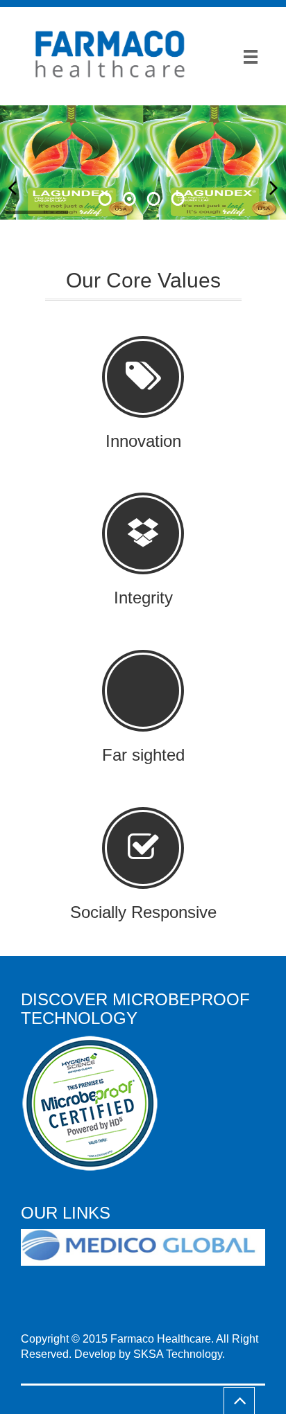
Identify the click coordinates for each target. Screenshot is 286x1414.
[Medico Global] (148, 1248)
